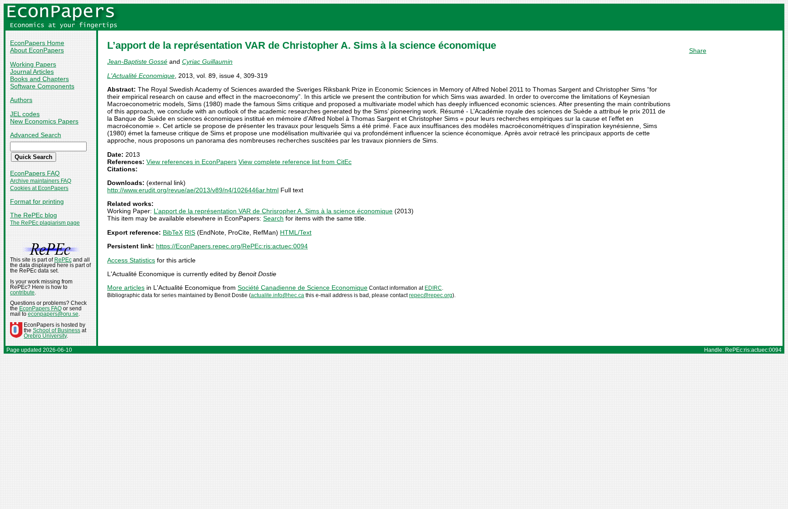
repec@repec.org (430, 295)
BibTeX (173, 232)
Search (273, 218)
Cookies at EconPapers (39, 188)
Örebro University (45, 336)
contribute (22, 292)
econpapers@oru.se (53, 314)
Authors (21, 99)
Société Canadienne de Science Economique (303, 287)
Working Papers (33, 64)
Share (697, 50)
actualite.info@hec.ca (277, 295)
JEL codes (25, 114)
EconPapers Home (37, 42)
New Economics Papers (44, 121)
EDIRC (433, 288)
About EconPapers (37, 50)
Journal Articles (32, 71)
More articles (126, 287)
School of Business (56, 330)
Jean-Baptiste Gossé (137, 61)
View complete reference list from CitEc (295, 161)
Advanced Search (35, 135)
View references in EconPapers (191, 161)
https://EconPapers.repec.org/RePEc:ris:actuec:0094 (232, 246)
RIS (190, 232)
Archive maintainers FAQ (40, 181)
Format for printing (37, 201)
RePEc (63, 259)
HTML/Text (295, 232)
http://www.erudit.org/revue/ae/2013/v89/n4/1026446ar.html (193, 190)
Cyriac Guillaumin (207, 61)
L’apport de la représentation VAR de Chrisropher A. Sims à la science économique (273, 211)
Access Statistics (131, 260)
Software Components (42, 86)
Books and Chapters (39, 78)
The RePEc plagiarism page (45, 223)
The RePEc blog (33, 215)
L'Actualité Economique (141, 75)
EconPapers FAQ (35, 173)
